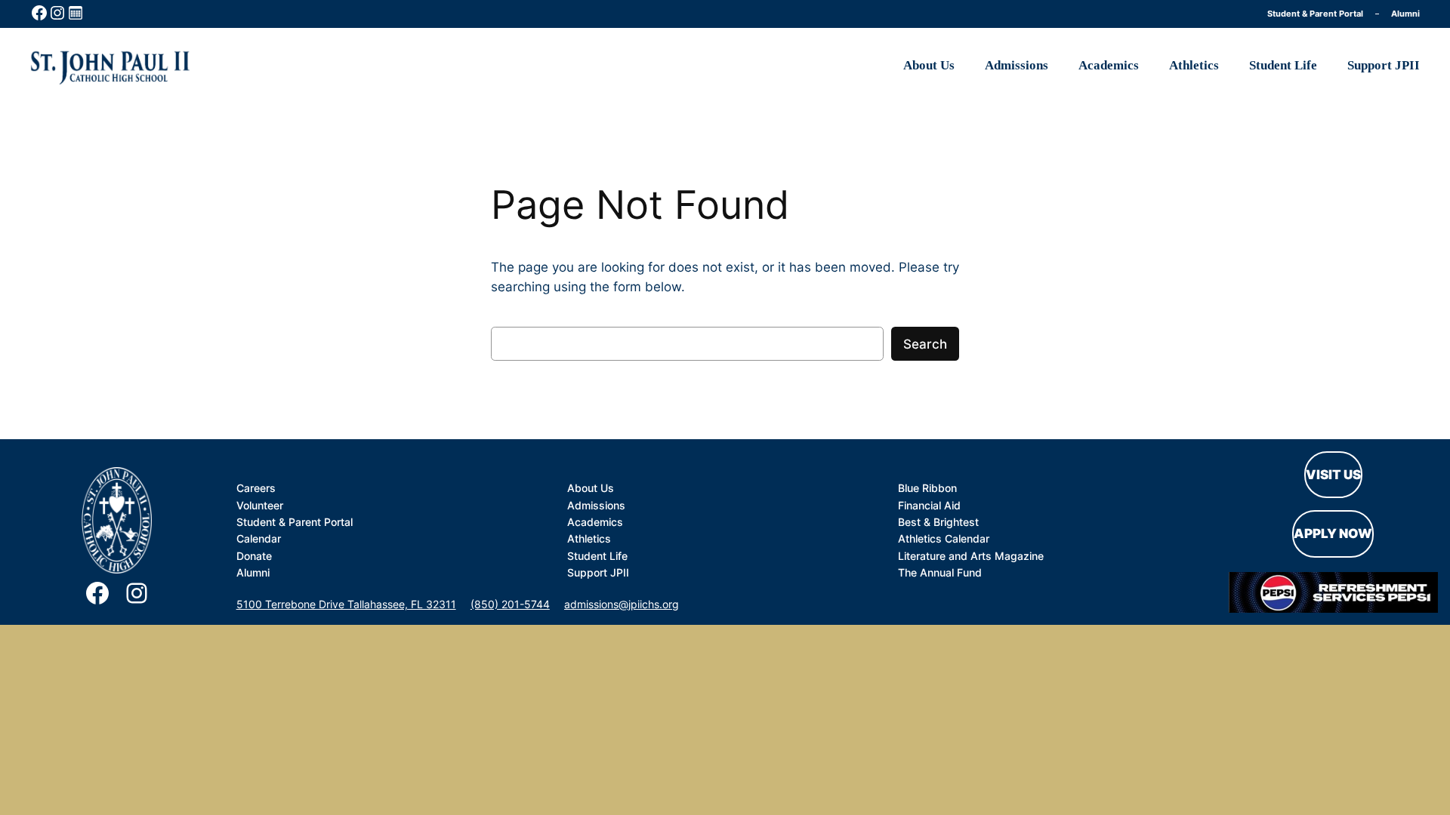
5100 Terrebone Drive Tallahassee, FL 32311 (346, 604)
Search (925, 344)
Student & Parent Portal (1315, 13)
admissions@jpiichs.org (621, 604)
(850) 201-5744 (510, 604)
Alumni (1405, 13)
